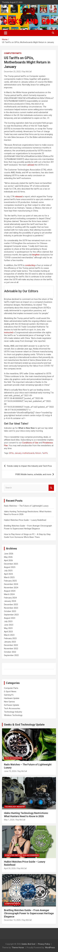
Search (51, 488)
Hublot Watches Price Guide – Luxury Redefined (25, 520)
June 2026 (8, 553)
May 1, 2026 (9, 820)
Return (38, 453)
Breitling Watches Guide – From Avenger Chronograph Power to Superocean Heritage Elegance (29, 913)
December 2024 (11, 584)
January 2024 (10, 601)
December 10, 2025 (12, 920)
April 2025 (8, 574)
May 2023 (8, 628)
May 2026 (8, 557)
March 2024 (9, 594)
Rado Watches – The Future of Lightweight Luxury (26, 506)
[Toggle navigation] (5, 33)
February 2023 (10, 638)
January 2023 (10, 642)
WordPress (50, 947)
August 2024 (9, 591)
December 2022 (11, 645)
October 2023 (10, 611)
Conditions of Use (30, 442)
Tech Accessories (12, 708)
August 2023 (9, 618)
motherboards (28, 453)
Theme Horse (18, 947)
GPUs (11, 453)
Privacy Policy (44, 944)
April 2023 (8, 631)
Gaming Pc (9, 695)
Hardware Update (11, 698)
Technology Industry (13, 712)
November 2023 (11, 608)
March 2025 (9, 577)
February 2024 (10, 597)
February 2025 (10, 581)
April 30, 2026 (10, 868)
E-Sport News (10, 691)
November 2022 (11, 648)
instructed (8, 332)
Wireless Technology (13, 715)
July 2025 (8, 570)
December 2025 (11, 564)
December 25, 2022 (12, 71)
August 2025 (9, 567)
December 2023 (11, 604)
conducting (30, 265)
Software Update (11, 705)
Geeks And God (28, 944)
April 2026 (8, 560)
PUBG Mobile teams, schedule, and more (33, 474)
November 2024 (11, 587)
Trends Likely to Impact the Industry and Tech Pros (29, 466)
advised (30, 165)
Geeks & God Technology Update (24, 724)
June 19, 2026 (10, 771)
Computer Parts (12, 53)
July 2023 (8, 621)
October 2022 (10, 652)
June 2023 (8, 625)
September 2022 (11, 655)
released (18, 196)
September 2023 (11, 614)
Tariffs (45, 453)
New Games (9, 701)
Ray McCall (27, 71)
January (17, 453)
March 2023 (9, 635)
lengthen (36, 254)
